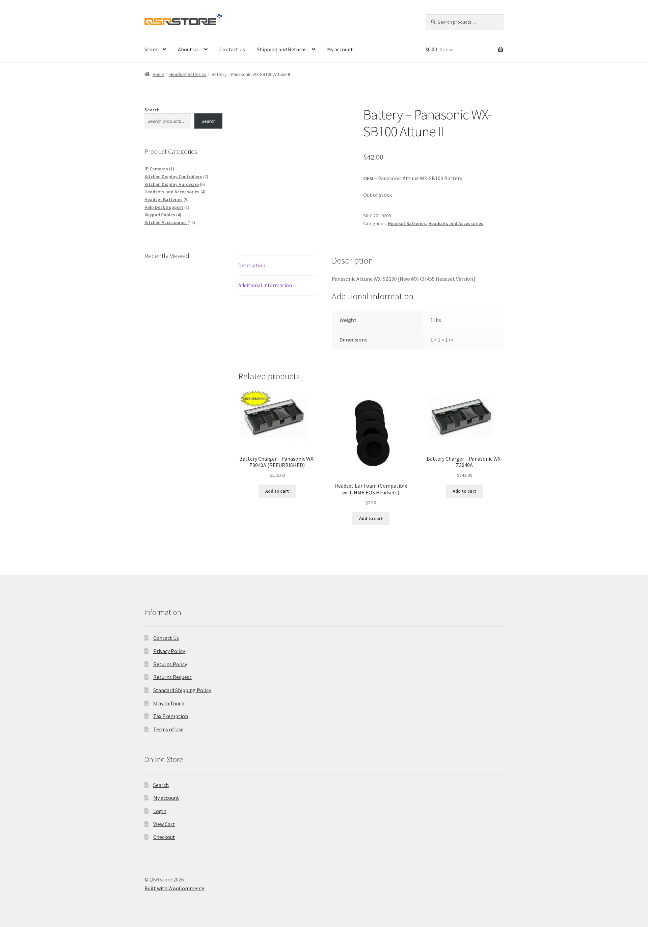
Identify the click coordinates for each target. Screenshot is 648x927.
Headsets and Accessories (455, 223)
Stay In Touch (168, 703)
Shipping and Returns (281, 49)
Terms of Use (168, 729)
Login (159, 811)
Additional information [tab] (265, 285)
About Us (188, 49)
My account (340, 49)
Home (158, 74)
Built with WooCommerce (174, 888)
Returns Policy (170, 664)
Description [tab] (251, 265)
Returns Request (172, 677)
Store (150, 49)
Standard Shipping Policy (182, 690)
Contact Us (232, 49)
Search (152, 110)
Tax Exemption (170, 716)
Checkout (164, 837)
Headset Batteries (188, 74)
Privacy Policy (169, 651)
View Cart (164, 824)
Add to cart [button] (277, 491)
